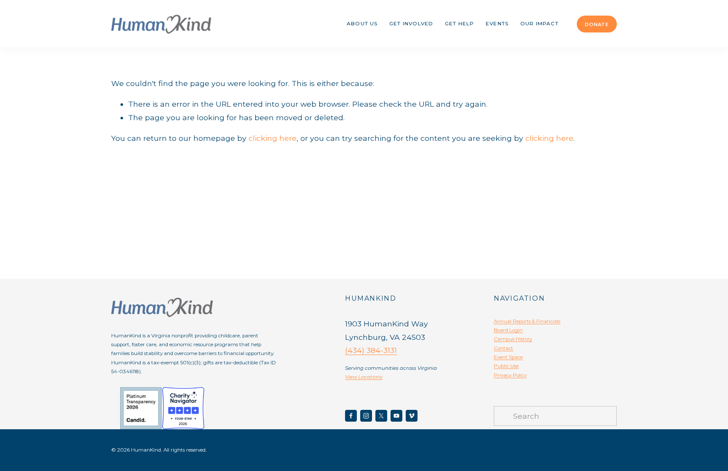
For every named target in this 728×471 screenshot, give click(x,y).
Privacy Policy (510, 375)
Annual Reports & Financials (527, 321)
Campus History (513, 339)
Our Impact (539, 24)
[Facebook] (351, 416)
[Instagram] (366, 416)
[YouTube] (396, 416)
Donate (597, 24)
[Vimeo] (412, 416)
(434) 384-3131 (371, 350)
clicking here (273, 138)
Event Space (508, 357)
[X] (381, 416)
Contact (503, 348)
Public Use (506, 366)
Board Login (508, 330)
